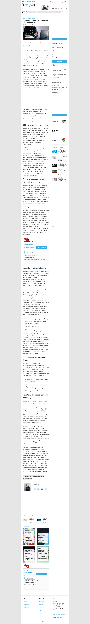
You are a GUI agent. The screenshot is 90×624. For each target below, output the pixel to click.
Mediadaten (41, 601)
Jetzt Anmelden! (42, 247)
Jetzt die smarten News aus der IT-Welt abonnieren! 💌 (29, 246)
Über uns (26, 603)
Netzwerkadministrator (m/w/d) (59, 69)
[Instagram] (58, 8)
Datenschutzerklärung (28, 260)
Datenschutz (26, 604)
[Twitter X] (64, 8)
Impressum (26, 607)
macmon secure (27, 291)
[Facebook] (61, 8)
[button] (24, 12)
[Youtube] (66, 8)
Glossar (40, 603)
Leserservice (41, 604)
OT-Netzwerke (28, 478)
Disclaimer (26, 609)
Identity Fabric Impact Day (57, 47)
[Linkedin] (56, 8)
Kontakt (25, 601)
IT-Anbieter (41, 608)
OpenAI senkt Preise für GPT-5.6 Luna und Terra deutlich (62, 165)
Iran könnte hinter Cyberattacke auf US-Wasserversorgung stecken (62, 172)
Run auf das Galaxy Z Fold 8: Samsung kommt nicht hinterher (62, 158)
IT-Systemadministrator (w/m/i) (59, 64)
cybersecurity (28, 476)
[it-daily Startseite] (31, 5)
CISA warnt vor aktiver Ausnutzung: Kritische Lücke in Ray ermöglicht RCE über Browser (29, 555)
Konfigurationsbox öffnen (59, 614)
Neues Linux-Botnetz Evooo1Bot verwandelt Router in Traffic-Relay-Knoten (28, 537)
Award (40, 605)
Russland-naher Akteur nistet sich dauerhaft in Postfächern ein (62, 180)
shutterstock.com (61, 617)
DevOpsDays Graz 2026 (57, 42)
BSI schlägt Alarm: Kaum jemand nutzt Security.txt (62, 151)
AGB (25, 605)
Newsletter (41, 607)
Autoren (40, 610)
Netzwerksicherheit (39, 476)
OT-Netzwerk (43, 332)
